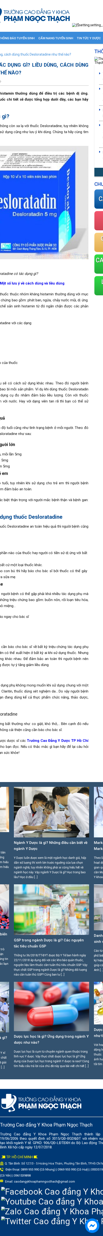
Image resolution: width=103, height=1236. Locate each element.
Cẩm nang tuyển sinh (55, 38)
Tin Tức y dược (89, 38)
